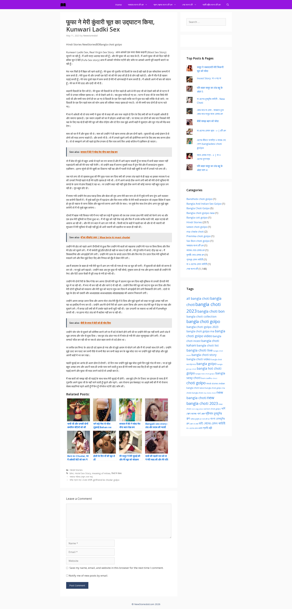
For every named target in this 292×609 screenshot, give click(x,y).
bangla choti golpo (203, 321)
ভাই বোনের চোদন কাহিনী (212, 423)
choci (215, 378)
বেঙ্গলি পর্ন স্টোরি (194, 424)
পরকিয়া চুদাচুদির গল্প (196, 419)
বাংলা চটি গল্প (206, 419)
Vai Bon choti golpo (198, 241)
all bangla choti (198, 298)
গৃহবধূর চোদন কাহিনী (194, 259)
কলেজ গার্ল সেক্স (198, 413)
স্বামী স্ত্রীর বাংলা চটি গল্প (212, 4)
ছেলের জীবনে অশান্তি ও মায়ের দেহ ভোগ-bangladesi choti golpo (211, 143)
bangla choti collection (201, 316)
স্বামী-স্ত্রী (207, 428)
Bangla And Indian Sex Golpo (203, 203)
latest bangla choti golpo (211, 388)
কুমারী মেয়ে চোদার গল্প (195, 254)
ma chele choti (195, 231)
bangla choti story (204, 355)
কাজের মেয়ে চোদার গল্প (195, 250)
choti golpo (196, 382)
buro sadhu (206, 378)
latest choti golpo (196, 227)
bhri (72, 473)
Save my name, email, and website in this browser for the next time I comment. (116, 568)
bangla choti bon (211, 311)
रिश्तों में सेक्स (116, 473)
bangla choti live (199, 350)
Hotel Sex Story (83, 473)
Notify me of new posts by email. (88, 575)
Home (118, 4)
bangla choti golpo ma (200, 331)
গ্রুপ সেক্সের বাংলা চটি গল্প (162, 4)
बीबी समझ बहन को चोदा (208, 121)
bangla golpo (206, 363)
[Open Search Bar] (228, 4)
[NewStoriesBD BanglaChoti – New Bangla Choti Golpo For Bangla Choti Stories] (64, 4)
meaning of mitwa (101, 473)
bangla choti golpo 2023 (202, 327)
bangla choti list (208, 345)
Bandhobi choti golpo (199, 199)
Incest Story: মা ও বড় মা (209, 78)
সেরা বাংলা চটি (187, 4)
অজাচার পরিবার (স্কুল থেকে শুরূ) (81, 476)
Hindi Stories (76, 470)
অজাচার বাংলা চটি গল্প (136, 4)
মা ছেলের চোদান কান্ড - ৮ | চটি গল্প (211, 130)
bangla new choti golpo (205, 374)
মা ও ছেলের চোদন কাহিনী (196, 264)
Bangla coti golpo (197, 217)
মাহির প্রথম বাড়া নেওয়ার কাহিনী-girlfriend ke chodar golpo (94, 479)
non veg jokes (197, 409)
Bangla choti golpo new (200, 213)
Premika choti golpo (198, 236)
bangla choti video (198, 359)
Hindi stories (212, 383)
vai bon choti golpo (212, 409)
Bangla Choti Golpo (198, 208)
